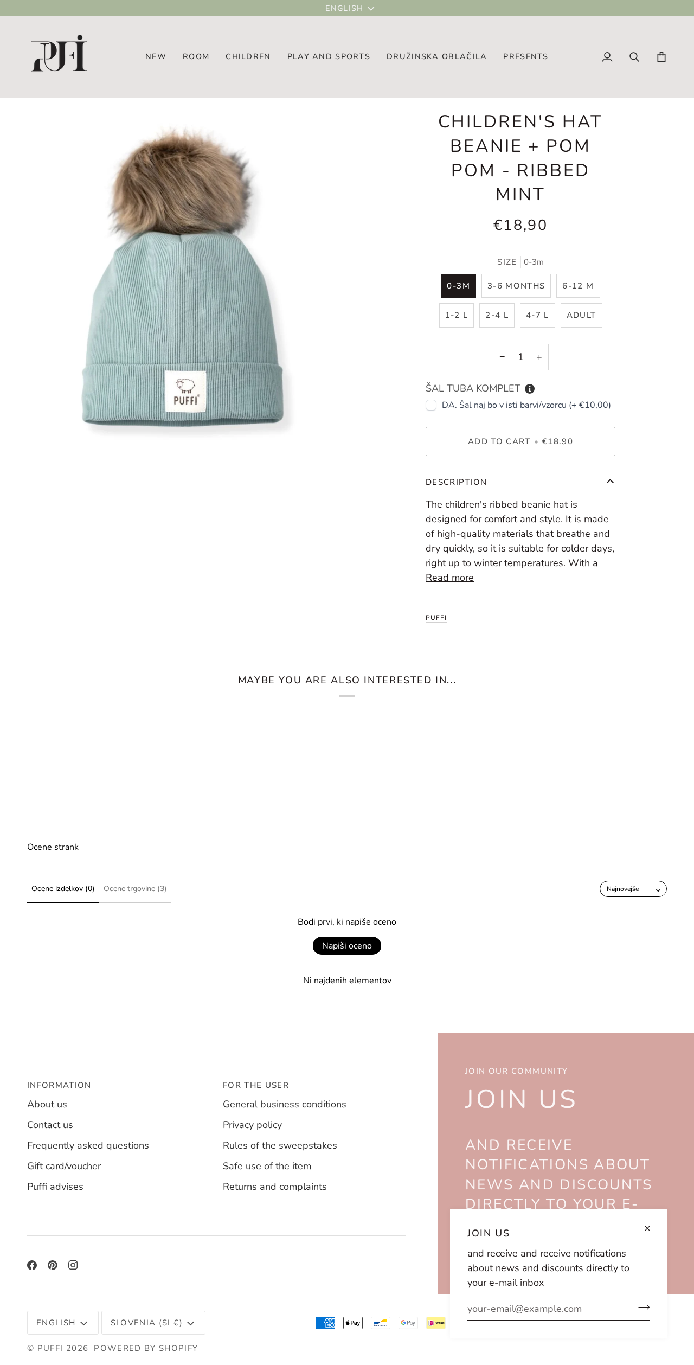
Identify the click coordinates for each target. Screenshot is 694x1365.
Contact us (50, 1124)
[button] (196, 57)
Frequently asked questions (88, 1145)
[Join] (641, 1307)
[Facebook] (32, 1265)
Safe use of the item (267, 1165)
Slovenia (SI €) (147, 1322)
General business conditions (284, 1104)
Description (456, 482)
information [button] (59, 1085)
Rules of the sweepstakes (280, 1145)
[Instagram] (73, 1265)
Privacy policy (252, 1124)
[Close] (652, 1228)
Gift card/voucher (64, 1165)
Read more (450, 577)
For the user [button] (256, 1085)
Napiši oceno (347, 946)
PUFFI (436, 617)
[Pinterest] (52, 1265)
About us (47, 1104)
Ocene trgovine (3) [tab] (135, 888)
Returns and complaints (275, 1186)
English (344, 8)
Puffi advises (55, 1186)
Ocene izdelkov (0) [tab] (63, 888)
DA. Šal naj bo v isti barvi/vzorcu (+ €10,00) (526, 405)
